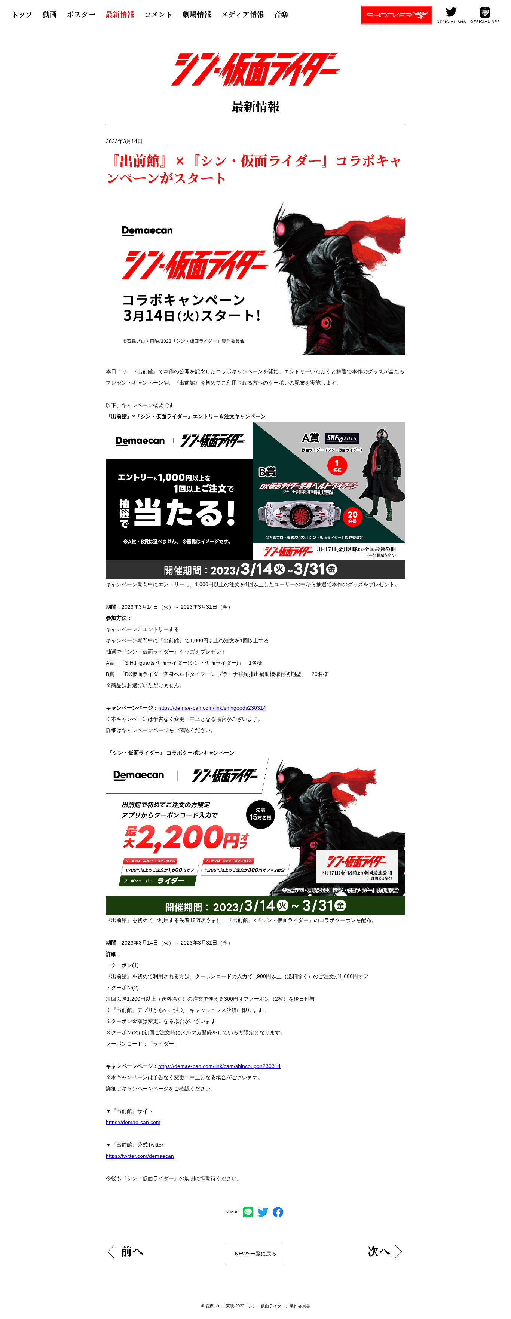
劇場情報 (197, 14)
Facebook (278, 1212)
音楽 (281, 14)
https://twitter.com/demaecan (140, 1156)
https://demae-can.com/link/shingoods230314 (212, 708)
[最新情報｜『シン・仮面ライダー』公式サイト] (247, 73)
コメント (158, 14)
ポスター (81, 14)
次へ (379, 1251)
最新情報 (119, 14)
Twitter (263, 1212)
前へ (132, 1251)
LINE (248, 1212)
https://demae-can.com (133, 1122)
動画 (50, 14)
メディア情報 (242, 14)
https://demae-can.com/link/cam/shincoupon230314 (219, 1066)
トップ (22, 14)
